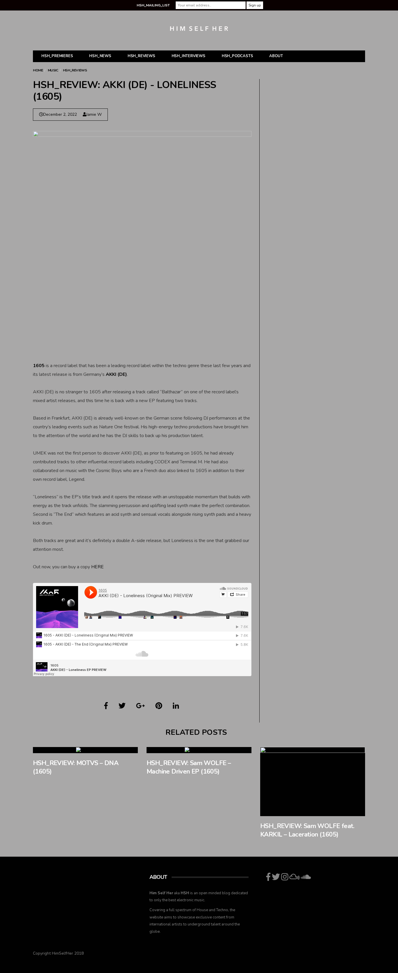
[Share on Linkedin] (176, 705)
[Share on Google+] (140, 705)
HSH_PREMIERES (57, 56)
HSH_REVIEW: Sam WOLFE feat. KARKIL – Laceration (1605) (307, 830)
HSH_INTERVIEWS (188, 56)
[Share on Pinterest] (158, 705)
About (276, 56)
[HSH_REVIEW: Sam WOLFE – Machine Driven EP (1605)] (199, 750)
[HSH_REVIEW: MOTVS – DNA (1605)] (85, 750)
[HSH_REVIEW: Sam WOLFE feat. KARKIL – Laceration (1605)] (312, 781)
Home (38, 70)
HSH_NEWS (100, 56)
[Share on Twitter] (122, 705)
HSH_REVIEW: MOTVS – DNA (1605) (75, 767)
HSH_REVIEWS (141, 56)
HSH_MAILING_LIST (153, 5)
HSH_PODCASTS (237, 56)
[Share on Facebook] (106, 705)
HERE (97, 567)
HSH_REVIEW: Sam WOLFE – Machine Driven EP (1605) (189, 767)
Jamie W (94, 114)
